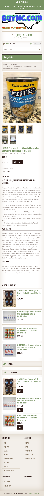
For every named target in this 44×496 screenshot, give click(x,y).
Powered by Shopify (33, 493)
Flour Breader (9, 470)
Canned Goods (8, 459)
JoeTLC (9, 171)
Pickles (6, 463)
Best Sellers (13, 64)
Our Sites (28, 451)
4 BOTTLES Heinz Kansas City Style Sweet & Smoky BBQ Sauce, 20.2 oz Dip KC (29, 293)
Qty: (3, 162)
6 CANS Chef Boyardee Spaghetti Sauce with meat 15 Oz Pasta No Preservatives (27, 331)
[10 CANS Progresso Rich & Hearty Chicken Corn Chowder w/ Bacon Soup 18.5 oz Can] (22, 97)
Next (39, 98)
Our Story (29, 455)
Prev (4, 98)
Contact (7, 447)
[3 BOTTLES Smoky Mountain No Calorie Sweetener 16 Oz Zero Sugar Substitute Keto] (9, 350)
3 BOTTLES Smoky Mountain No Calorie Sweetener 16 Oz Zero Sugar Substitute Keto (29, 347)
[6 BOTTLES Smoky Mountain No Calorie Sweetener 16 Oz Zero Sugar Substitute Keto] (9, 317)
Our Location (30, 459)
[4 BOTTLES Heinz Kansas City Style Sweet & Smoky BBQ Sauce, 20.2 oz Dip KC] (9, 298)
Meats (6, 455)
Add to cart (17, 162)
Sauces (6, 451)
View (20, 391)
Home (5, 64)
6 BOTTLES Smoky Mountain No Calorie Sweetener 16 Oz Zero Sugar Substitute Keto (29, 314)
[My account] (31, 43)
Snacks (6, 467)
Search (27, 443)
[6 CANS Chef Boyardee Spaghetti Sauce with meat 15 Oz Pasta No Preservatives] (9, 333)
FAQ (26, 447)
